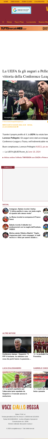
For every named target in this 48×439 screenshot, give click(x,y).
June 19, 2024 (34, 152)
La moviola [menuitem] (31, 22)
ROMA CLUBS (27, 1)
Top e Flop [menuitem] (19, 22)
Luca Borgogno (10, 127)
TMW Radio (15, 1)
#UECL (39, 147)
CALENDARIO (39, 1)
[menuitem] (3, 22)
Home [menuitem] (9, 22)
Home (6, 1)
